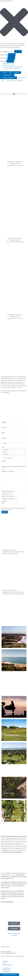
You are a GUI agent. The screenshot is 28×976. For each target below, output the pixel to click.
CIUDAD (4, 461)
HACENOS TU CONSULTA (8, 471)
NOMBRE (4, 422)
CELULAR (4, 438)
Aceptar (5, 72)
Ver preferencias (7, 75)
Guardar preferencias (8, 77)
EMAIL (3, 433)
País (3, 447)
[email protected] (5, 946)
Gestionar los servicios (8, 65)
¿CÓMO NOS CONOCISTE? (8, 491)
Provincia (4, 452)
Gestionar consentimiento (9, 974)
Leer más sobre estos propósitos (11, 68)
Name (3, 503)
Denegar (16, 72)
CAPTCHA (4, 501)
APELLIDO (4, 427)
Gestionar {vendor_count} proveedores (13, 67)
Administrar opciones (8, 63)
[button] (14, 22)
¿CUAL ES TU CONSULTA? (8, 496)
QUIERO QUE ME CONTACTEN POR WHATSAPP (13, 466)
